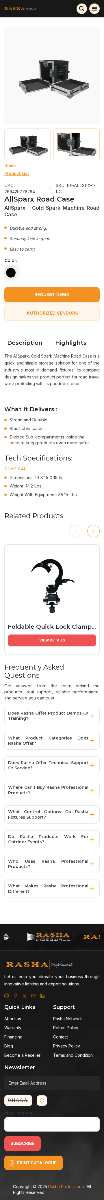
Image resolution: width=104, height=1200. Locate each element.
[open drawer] (94, 8)
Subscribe (22, 1143)
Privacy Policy (66, 1045)
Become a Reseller (22, 1055)
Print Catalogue (37, 1162)
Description (24, 342)
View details (52, 640)
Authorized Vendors (52, 313)
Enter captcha (19, 1112)
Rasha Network (67, 1018)
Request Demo (52, 294)
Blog (8, 1045)
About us (12, 1018)
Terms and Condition (73, 1055)
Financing (13, 1036)
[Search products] (82, 8)
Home (10, 165)
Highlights (71, 342)
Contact (60, 1036)
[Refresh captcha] (42, 1100)
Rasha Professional (66, 1186)
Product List (16, 173)
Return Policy (65, 1027)
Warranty (12, 1027)
